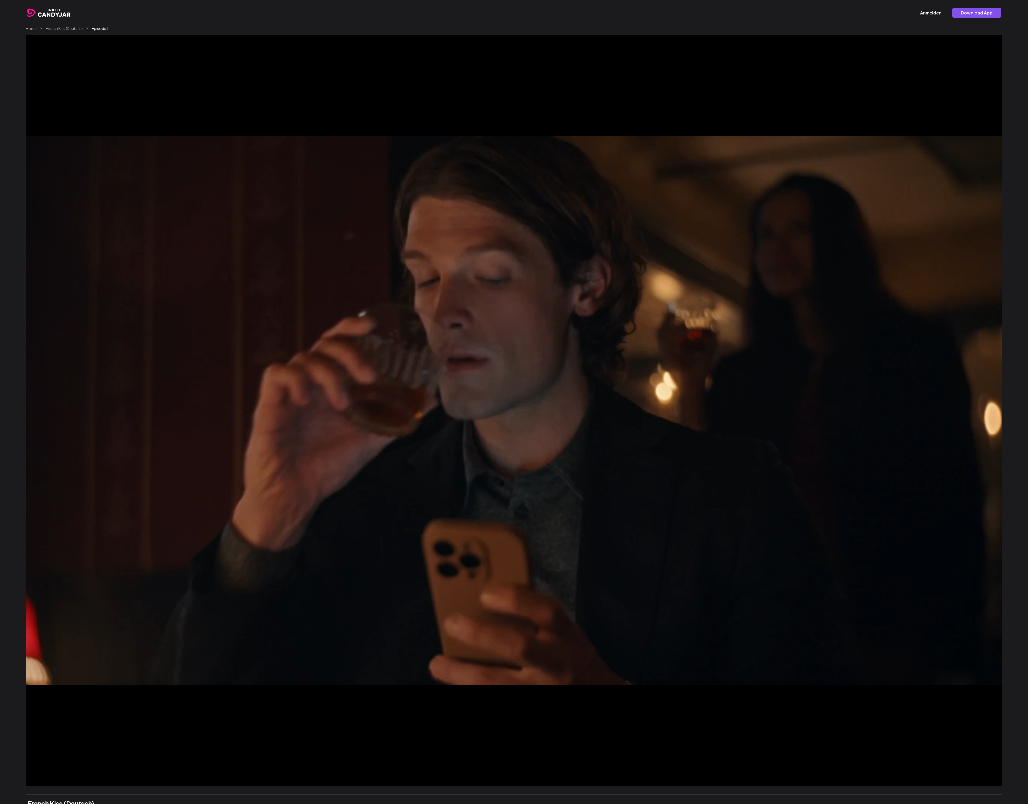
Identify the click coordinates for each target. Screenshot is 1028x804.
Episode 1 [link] (100, 28)
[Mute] (973, 779)
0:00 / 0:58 (58, 779)
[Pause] (41, 779)
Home (31, 28)
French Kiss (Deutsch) (64, 28)
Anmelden (931, 13)
